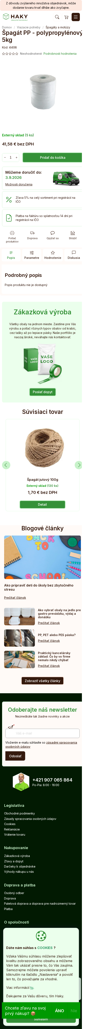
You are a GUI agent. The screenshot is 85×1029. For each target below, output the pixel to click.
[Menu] (76, 17)
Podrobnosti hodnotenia (60, 53)
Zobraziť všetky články (42, 681)
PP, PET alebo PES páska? (57, 635)
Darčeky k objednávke (19, 866)
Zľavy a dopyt (13, 861)
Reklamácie (12, 829)
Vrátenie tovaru (14, 834)
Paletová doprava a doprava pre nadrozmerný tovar (40, 903)
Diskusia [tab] (74, 257)
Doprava (10, 898)
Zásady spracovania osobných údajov (30, 819)
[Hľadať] (57, 17)
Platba (8, 909)
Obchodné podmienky (19, 813)
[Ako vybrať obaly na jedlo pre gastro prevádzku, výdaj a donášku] (19, 616)
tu (31, 987)
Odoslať (15, 756)
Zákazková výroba (17, 856)
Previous (6, 465)
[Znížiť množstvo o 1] (4, 157)
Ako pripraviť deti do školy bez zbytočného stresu (38, 587)
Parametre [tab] (31, 257)
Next (79, 465)
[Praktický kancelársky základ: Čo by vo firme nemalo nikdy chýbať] (19, 659)
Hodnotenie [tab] (52, 257)
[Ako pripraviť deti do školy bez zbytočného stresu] (42, 557)
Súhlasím (41, 1019)
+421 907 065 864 (52, 780)
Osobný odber (14, 893)
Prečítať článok (15, 597)
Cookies (9, 824)
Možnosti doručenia (18, 184)
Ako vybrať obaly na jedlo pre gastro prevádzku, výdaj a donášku (59, 613)
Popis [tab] (11, 257)
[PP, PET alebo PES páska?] (19, 638)
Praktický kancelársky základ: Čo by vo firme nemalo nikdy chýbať (54, 656)
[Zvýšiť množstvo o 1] (16, 157)
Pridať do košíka (52, 157)
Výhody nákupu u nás (19, 871)
